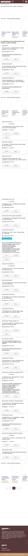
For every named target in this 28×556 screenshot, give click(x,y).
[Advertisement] (14, 11)
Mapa (16, 59)
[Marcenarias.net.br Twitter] (2, 539)
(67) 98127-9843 (5, 147)
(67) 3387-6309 (5, 162)
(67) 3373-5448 (5, 51)
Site (6, 133)
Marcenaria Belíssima (8, 230)
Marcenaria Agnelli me (8, 78)
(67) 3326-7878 (5, 235)
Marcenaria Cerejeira (7, 358)
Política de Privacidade (20, 554)
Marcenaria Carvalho (7, 338)
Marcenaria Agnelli (7, 64)
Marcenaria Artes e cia (8, 199)
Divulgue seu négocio (6, 550)
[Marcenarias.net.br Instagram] (3, 539)
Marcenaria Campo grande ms (10, 321)
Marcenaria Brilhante (7, 308)
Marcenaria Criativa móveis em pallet (12, 433)
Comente (6, 59)
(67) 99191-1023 (5, 441)
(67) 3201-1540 (5, 326)
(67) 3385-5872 (5, 69)
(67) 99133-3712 (5, 300)
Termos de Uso (14, 554)
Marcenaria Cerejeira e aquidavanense (12, 372)
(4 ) (11, 265)
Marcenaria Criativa (7, 415)
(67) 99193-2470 (5, 130)
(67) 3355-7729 (5, 221)
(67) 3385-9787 (5, 345)
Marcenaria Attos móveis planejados (12, 215)
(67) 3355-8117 (5, 286)
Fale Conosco (4, 548)
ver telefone (11, 51)
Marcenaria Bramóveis (8, 294)
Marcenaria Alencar (7, 121)
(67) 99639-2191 (5, 406)
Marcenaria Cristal (7, 449)
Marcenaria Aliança (7, 142)
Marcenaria (5, 45)
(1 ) (11, 123)
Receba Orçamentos (7, 238)
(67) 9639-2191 (5, 380)
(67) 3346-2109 (5, 421)
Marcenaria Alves (6, 156)
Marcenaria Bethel (7, 280)
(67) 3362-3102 (5, 364)
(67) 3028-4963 (5, 207)
